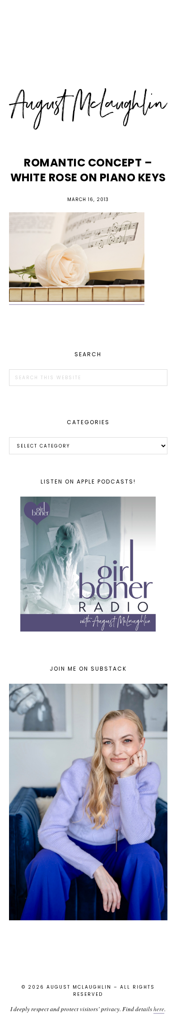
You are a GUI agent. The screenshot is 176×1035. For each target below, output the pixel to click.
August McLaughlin (88, 108)
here (158, 1009)
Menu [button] (88, 18)
